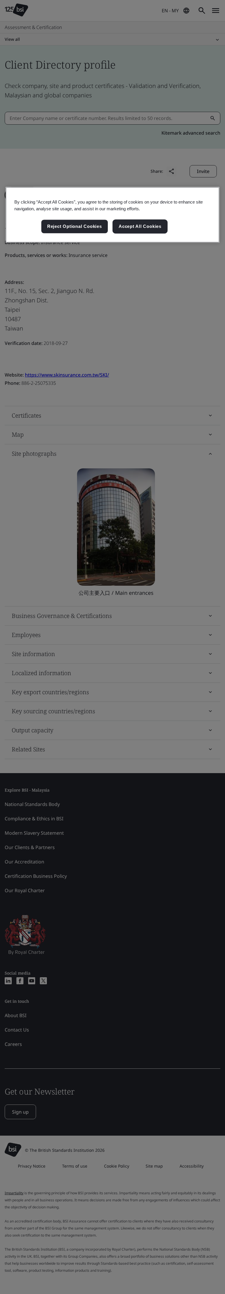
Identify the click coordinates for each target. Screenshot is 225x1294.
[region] (112, 215)
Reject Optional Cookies (74, 226)
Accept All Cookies (140, 226)
